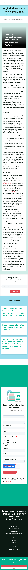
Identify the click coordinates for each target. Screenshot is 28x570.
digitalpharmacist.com (8, 170)
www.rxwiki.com (7, 183)
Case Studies (14, 539)
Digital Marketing (14, 531)
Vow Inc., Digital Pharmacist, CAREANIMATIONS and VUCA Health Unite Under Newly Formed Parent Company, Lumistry (13, 343)
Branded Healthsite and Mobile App (14, 530)
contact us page (6, 479)
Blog (14, 537)
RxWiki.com (14, 191)
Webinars (14, 542)
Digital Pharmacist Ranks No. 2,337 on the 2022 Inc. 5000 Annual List (13, 327)
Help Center (14, 544)
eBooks (14, 540)
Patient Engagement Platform (14, 528)
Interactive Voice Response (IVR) (14, 533)
